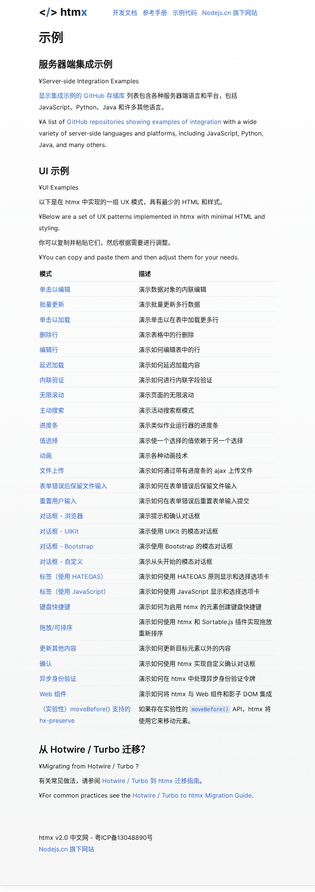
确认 (46, 663)
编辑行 (49, 349)
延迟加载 (52, 365)
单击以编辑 (55, 289)
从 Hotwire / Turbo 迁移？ (94, 749)
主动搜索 (52, 410)
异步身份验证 (58, 678)
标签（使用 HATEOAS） (73, 576)
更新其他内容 (58, 648)
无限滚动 (52, 395)
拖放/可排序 (56, 627)
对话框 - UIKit (59, 531)
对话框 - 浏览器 (61, 516)
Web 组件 (53, 694)
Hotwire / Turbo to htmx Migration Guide (192, 795)
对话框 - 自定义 (61, 561)
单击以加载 (55, 320)
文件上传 (52, 470)
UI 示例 (54, 171)
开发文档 (125, 13)
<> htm (63, 11)
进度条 (49, 425)
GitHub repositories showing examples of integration (144, 122)
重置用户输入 (58, 501)
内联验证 (52, 380)
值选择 (49, 440)
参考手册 (155, 13)
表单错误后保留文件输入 (73, 486)
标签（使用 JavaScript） (74, 591)
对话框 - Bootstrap (66, 546)
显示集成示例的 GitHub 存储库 (82, 95)
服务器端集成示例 (76, 64)
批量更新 (52, 304)
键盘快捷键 (55, 607)
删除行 (49, 335)
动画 (46, 455)
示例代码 (184, 13)
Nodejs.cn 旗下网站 (229, 13)
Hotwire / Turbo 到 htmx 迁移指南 (150, 781)
